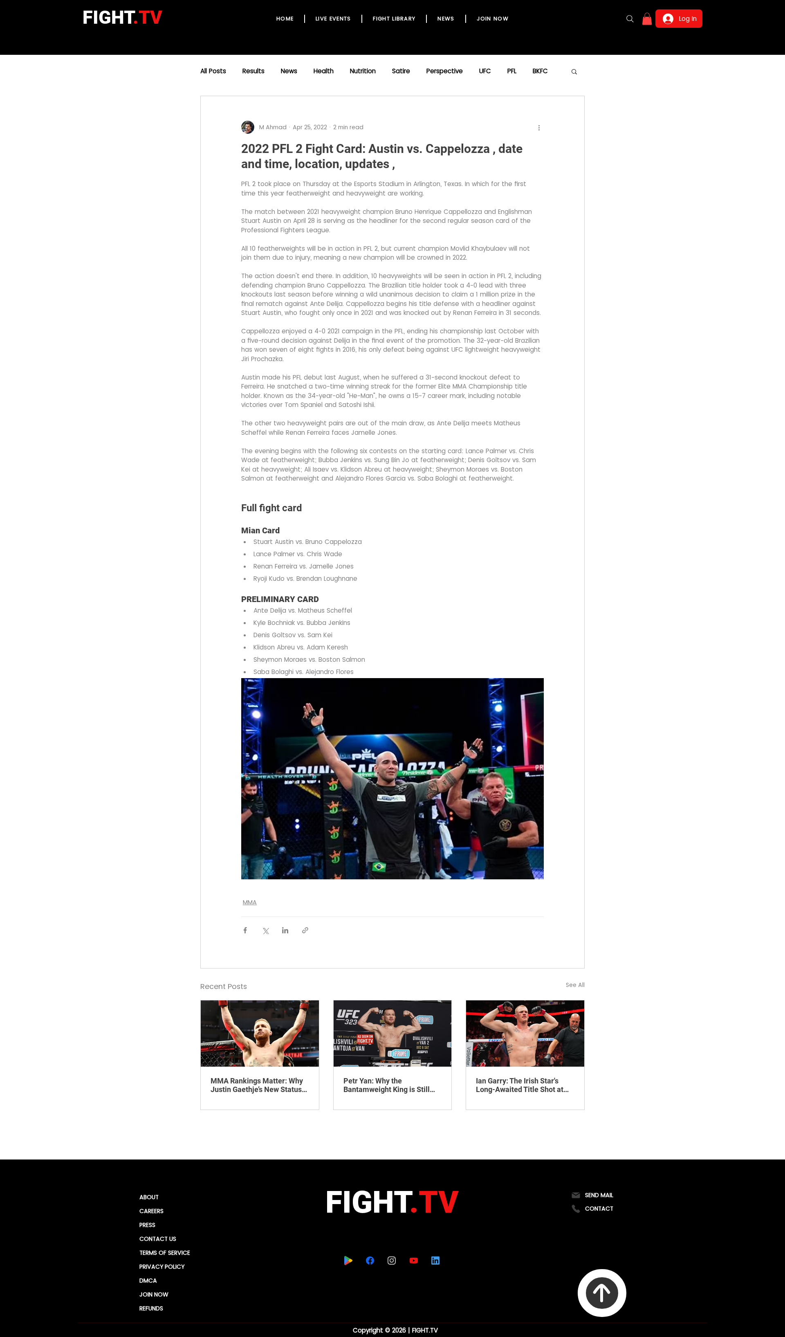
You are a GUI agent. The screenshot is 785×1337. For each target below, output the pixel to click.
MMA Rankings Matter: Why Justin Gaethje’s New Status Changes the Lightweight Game (257, 1085)
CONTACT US (157, 1239)
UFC (485, 71)
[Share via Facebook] (245, 930)
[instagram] (392, 1260)
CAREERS (151, 1211)
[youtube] (414, 1260)
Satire (401, 71)
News (289, 71)
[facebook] (370, 1260)
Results (253, 71)
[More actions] (539, 127)
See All (575, 985)
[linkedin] (435, 1260)
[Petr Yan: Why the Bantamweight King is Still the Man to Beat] (393, 1033)
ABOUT (149, 1197)
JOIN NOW (153, 1294)
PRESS (147, 1225)
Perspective (444, 71)
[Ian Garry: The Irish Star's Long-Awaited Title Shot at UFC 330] (525, 1033)
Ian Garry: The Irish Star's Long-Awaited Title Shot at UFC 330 (519, 1085)
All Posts (213, 71)
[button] (647, 19)
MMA (250, 902)
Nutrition (363, 71)
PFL (511, 71)
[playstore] (348, 1260)
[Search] (630, 18)
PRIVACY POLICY (161, 1267)
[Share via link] (305, 930)
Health (324, 71)
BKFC (540, 71)
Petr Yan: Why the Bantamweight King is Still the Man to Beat (386, 1085)
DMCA (148, 1280)
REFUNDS (151, 1308)
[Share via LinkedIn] (285, 930)
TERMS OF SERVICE (164, 1253)
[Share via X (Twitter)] (265, 930)
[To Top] (602, 1293)
